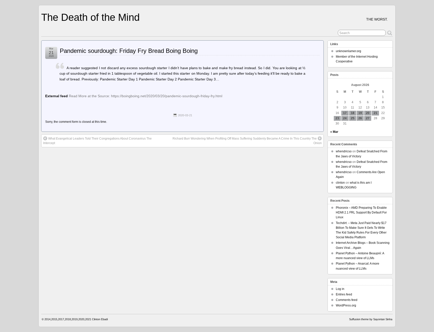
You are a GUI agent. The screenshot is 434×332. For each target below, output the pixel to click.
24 (345, 118)
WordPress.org (346, 305)
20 (367, 113)
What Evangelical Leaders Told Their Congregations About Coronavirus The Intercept (97, 141)
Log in (340, 289)
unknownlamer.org (348, 51)
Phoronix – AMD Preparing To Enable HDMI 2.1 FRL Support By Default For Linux (361, 212)
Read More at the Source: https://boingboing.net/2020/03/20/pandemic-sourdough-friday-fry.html (145, 96)
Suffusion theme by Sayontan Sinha (370, 319)
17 (345, 113)
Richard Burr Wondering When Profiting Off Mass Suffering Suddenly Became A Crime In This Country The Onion (247, 141)
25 (352, 118)
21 (375, 113)
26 (360, 118)
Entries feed (344, 294)
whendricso (344, 151)
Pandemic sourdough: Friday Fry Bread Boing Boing (129, 50)
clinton (340, 182)
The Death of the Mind (90, 17)
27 (367, 118)
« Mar (334, 132)
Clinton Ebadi (100, 319)
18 (352, 113)
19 (360, 113)
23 (337, 118)
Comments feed (346, 300)
